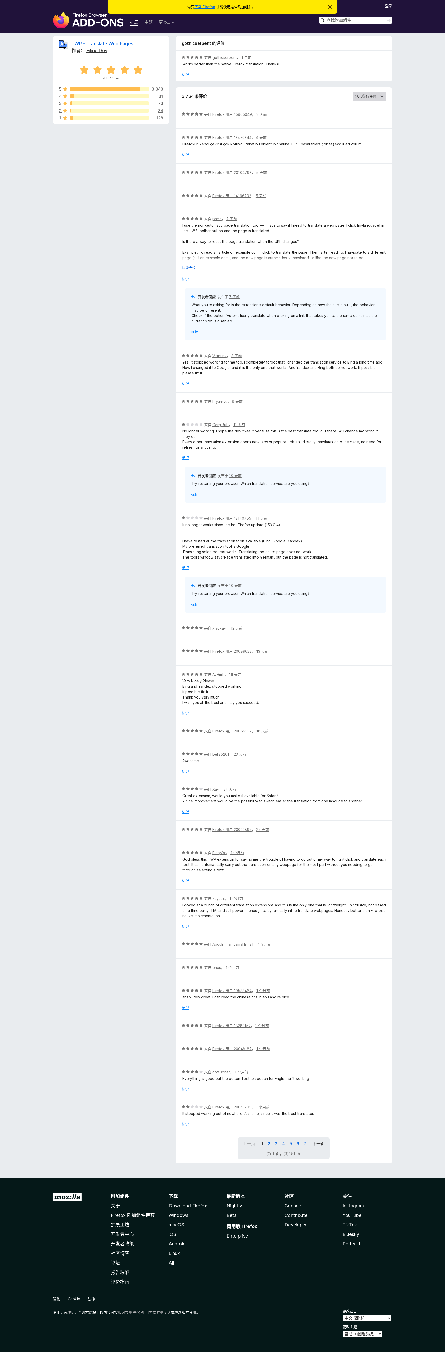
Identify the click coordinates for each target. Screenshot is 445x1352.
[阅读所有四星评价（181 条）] (109, 96)
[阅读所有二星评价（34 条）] (109, 111)
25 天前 (262, 829)
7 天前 (231, 219)
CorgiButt (220, 424)
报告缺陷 (120, 1272)
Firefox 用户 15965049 (232, 114)
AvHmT (218, 674)
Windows (179, 1215)
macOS (176, 1224)
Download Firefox (188, 1205)
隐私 (56, 1299)
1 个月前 (237, 853)
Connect (294, 1205)
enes (216, 967)
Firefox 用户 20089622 (232, 651)
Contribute (296, 1215)
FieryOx (219, 853)
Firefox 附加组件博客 (133, 1215)
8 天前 (236, 356)
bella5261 (220, 754)
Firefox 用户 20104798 (232, 172)
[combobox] (355, 20)
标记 (185, 74)
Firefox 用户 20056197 (232, 731)
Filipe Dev (96, 50)
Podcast (352, 1244)
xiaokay (219, 628)
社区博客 (120, 1253)
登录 (388, 6)
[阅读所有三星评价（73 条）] (109, 103)
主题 (148, 22)
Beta (232, 1215)
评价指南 (120, 1282)
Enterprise (237, 1236)
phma (217, 219)
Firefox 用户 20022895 (232, 829)
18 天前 (262, 731)
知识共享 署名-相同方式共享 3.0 (144, 1312)
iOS (172, 1234)
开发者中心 (122, 1234)
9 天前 (237, 401)
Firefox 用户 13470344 (231, 137)
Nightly (234, 1205)
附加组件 (120, 1196)
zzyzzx (218, 898)
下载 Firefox (204, 7)
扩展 (134, 22)
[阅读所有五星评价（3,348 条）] (109, 89)
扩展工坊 (120, 1224)
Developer (295, 1224)
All (171, 1263)
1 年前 (246, 57)
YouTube (352, 1215)
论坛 (115, 1263)
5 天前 (261, 172)
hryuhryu (219, 401)
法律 (91, 1299)
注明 (70, 1312)
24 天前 (230, 789)
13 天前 (262, 651)
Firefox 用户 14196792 (231, 195)
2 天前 (261, 114)
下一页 (318, 1143)
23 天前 (240, 754)
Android (177, 1244)
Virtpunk (219, 356)
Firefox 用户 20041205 (231, 1107)
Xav (215, 789)
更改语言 (350, 1311)
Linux (174, 1253)
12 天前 (236, 628)
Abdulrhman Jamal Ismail (232, 944)
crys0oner (221, 1072)
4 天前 (261, 137)
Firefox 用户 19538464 (232, 990)
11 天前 (239, 424)
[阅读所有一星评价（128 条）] (109, 118)
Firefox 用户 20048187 (232, 1049)
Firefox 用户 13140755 (231, 518)
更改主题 (350, 1326)
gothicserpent (224, 57)
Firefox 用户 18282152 (231, 1025)
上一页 (249, 1143)
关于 (115, 1205)
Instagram (353, 1205)
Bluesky (351, 1234)
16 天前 (235, 674)
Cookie (74, 1299)
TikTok (350, 1224)
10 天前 (235, 475)
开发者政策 (122, 1244)
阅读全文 (189, 267)
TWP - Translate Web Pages (102, 43)
